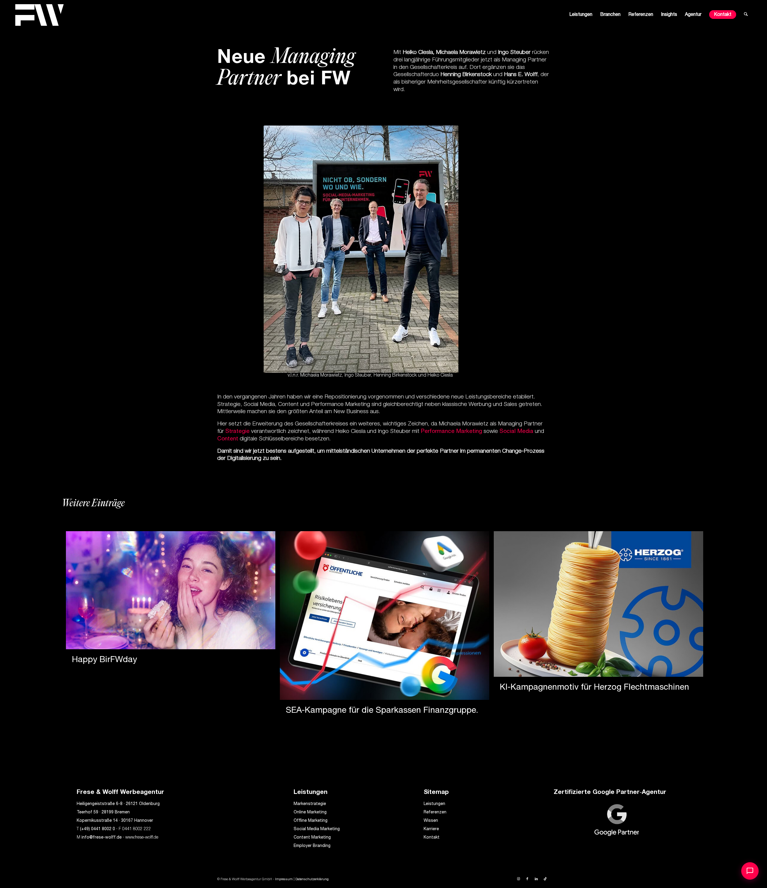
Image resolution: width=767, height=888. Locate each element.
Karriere (431, 829)
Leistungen (434, 804)
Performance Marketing (451, 431)
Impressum (284, 879)
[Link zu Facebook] (527, 879)
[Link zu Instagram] (518, 879)
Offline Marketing (310, 821)
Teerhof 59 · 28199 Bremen (103, 812)
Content (227, 439)
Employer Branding (312, 846)
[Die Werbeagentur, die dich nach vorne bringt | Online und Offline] (39, 15)
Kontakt (432, 838)
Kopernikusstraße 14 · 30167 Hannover (115, 821)
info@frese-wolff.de (101, 838)
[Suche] (746, 15)
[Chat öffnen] (750, 871)
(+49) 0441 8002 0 (97, 829)
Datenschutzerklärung (312, 879)
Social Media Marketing (317, 829)
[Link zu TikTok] (545, 879)
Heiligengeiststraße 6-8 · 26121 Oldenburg (118, 804)
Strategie (237, 431)
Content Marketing (312, 838)
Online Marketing (310, 812)
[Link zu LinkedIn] (536, 879)
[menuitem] (580, 15)
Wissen (431, 821)
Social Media (516, 431)
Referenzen (435, 812)
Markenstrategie (310, 804)
